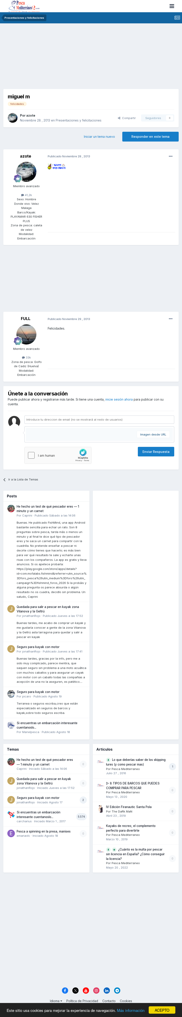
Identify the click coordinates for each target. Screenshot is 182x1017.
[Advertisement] (91, 58)
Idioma (55, 1001)
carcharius (24, 821)
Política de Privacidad (82, 1001)
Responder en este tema (150, 136)
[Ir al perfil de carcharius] (11, 814)
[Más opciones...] (170, 156)
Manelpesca (30, 732)
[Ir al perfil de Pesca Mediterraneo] (100, 762)
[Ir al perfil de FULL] (26, 334)
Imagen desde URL (153, 434)
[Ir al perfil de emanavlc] (11, 833)
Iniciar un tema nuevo (99, 136)
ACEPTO (162, 1010)
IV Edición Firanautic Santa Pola (129, 807)
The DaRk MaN (122, 811)
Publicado (55, 515)
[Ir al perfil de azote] (13, 118)
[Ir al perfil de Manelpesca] (11, 725)
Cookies (126, 1001)
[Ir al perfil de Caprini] (11, 508)
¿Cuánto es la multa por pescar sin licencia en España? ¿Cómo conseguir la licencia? (135, 854)
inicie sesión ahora (119, 399)
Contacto (109, 1001)
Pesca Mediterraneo (126, 769)
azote (30, 115)
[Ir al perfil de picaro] (11, 694)
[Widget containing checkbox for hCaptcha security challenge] (57, 455)
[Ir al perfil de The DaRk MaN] (100, 809)
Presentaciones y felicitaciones (78, 120)
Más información (130, 1010)
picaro (26, 696)
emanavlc (23, 835)
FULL (25, 318)
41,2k (28, 195)
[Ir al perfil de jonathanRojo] (11, 609)
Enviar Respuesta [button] (156, 452)
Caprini (27, 515)
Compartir (128, 118)
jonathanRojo (31, 616)
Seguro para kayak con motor (38, 647)
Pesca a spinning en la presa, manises (44, 831)
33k (28, 357)
